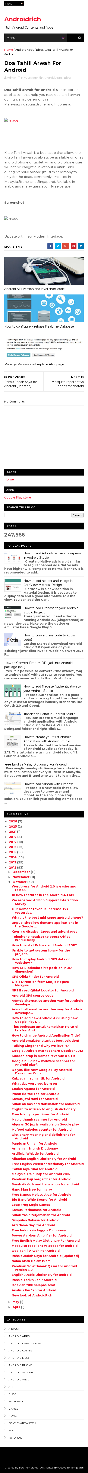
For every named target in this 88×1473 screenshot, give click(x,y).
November (21, 877)
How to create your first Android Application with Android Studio (47, 739)
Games (13, 1408)
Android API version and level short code (34, 289)
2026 (13, 821)
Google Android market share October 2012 (47, 1051)
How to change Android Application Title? (46, 1035)
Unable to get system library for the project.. (41, 952)
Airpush (14, 1328)
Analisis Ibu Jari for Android (34, 1290)
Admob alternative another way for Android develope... (47, 1002)
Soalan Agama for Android (33, 1089)
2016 (13, 847)
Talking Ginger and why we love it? (40, 1046)
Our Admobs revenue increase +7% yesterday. (40, 911)
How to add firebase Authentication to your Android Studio (52, 689)
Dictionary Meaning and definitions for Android (43, 1136)
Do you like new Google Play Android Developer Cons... (42, 1071)
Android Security (22, 1372)
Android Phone (20, 1365)
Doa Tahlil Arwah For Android (36, 1251)
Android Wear (20, 1379)
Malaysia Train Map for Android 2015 (41, 1174)
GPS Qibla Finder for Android (35, 977)
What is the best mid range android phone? (47, 917)
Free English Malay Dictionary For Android (35, 764)
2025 (13, 826)
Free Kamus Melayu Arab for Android (41, 1195)
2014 (13, 857)
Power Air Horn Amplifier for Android (42, 1235)
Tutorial (15, 1437)
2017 (13, 842)
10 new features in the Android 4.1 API (43, 895)
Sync (12, 1430)
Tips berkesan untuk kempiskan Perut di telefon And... (45, 1028)
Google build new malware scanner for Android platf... (43, 1063)
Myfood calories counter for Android (42, 1129)
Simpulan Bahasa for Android (35, 1220)
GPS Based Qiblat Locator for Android (43, 990)
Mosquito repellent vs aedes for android (45, 1246)
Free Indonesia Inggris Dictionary (39, 1230)
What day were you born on (34, 1084)
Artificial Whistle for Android (35, 1154)
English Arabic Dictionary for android (42, 1275)
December (22, 872)
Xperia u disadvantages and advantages (44, 931)
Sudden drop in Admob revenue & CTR (43, 1056)
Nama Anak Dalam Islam (31, 1261)
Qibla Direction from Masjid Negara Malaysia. (40, 983)
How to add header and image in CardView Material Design (48, 583)
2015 (13, 852)
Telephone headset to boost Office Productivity (41, 938)
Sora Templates (28, 1467)
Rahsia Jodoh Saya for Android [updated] (45, 1256)
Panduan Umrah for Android (34, 1143)
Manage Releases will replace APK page (34, 364)
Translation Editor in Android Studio (49, 714)
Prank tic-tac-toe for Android (35, 1094)
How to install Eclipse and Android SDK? (44, 945)
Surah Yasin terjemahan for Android (41, 1215)
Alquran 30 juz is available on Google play (45, 1124)
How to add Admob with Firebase (48, 784)
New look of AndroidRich (32, 1295)
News (12, 1415)
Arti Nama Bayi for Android (33, 1225)
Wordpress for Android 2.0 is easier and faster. (44, 888)
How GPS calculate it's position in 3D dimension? (42, 969)
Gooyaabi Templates (71, 1467)
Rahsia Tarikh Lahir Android (34, 1280)
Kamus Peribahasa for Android (36, 1210)
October (20, 882)
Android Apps (24, 49)
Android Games (20, 1350)
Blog (39, 49)
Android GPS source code (33, 995)
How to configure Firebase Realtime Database (39, 326)
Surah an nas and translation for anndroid (46, 1104)
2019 (13, 837)
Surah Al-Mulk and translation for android (45, 1184)
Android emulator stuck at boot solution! (45, 1041)
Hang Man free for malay (32, 1189)
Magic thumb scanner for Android (39, 1119)
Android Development (26, 1343)
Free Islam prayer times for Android (40, 1114)
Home (8, 49)
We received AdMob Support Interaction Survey (45, 902)
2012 (13, 867)
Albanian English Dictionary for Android (44, 1159)
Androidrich (22, 19)
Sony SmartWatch (22, 1423)
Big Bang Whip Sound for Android (39, 1200)
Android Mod (19, 1357)
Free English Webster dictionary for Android (48, 1164)
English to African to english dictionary (43, 1109)
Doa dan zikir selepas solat (34, 1285)
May (16, 1302)
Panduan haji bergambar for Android (41, 1179)
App (11, 1386)
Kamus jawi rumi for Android (35, 1099)
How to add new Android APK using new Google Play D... (45, 1020)
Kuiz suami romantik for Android (38, 1078)
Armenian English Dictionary (35, 1148)
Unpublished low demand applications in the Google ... (45, 924)
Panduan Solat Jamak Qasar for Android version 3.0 (44, 1268)
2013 (13, 862)
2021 (13, 832)
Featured (16, 1401)
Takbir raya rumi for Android (34, 1169)
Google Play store (17, 497)
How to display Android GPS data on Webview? (41, 961)
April (17, 1307)
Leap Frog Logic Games (31, 1205)
